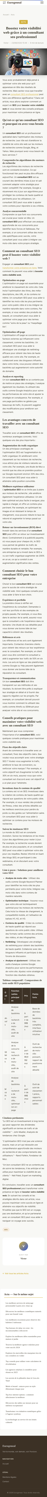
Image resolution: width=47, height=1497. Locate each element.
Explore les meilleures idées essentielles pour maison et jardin (23, 1337)
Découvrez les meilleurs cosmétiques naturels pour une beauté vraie (23, 1312)
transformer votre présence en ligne (20, 267)
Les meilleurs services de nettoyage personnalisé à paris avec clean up (19, 1304)
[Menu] (41, 3)
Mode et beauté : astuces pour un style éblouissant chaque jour (21, 1387)
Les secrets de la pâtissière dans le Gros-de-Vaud (23, 1379)
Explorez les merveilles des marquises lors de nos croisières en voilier (23, 1354)
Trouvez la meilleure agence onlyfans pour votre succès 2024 (22, 1346)
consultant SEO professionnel (24, 94)
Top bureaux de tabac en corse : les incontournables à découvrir (19, 1329)
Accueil (6, 15)
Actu (13, 15)
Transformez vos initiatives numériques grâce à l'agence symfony (23, 1412)
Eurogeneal (12, 2)
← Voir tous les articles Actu (15, 1273)
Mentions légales (9, 1477)
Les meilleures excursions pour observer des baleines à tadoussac (23, 1321)
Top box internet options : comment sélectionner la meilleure (20, 1396)
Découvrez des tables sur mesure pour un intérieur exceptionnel (22, 1404)
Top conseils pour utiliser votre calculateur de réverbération (23, 1362)
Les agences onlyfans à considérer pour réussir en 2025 (21, 1371)
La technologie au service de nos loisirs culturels (21, 1420)
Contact (6, 1481)
